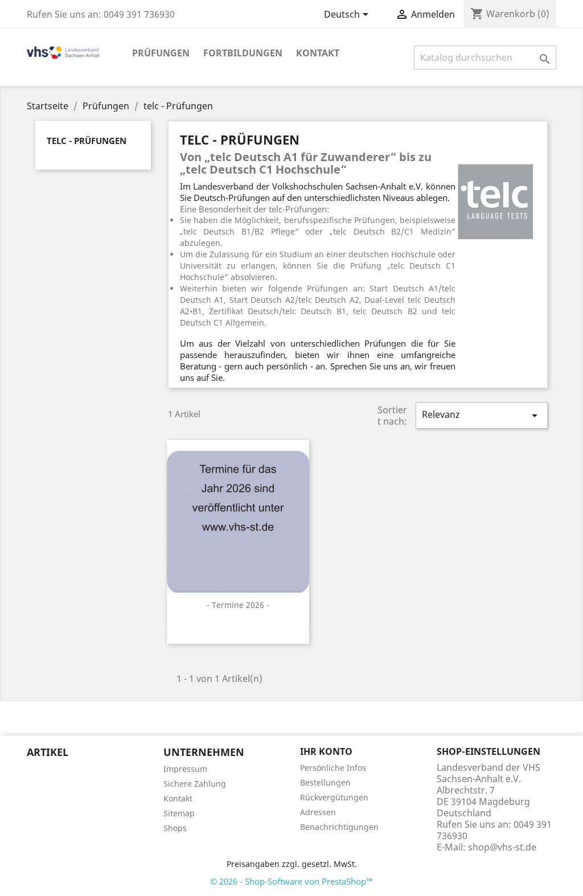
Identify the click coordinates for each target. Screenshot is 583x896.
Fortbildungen (242, 53)
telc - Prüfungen (86, 140)
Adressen (318, 812)
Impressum (185, 768)
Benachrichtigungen (339, 826)
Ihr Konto (326, 751)
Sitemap (179, 813)
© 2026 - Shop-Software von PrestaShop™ (291, 881)
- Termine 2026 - (238, 604)
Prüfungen (161, 53)
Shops (175, 828)
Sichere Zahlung (194, 783)
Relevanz (481, 415)
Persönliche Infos (333, 767)
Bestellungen (325, 782)
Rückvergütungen (334, 797)
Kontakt (317, 53)
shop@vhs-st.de (502, 847)
